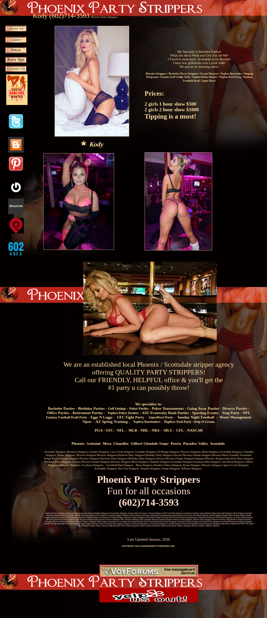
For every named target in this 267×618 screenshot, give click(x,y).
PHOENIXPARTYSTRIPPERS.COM (157, 546)
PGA (98, 430)
